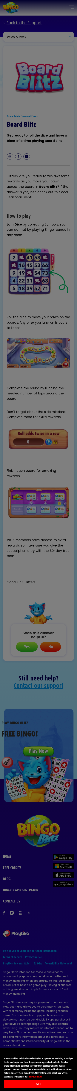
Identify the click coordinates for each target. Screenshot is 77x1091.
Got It (38, 1084)
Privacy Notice (35, 1076)
